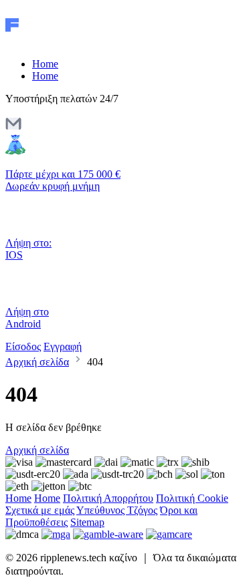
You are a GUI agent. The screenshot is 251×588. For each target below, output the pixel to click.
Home (45, 63)
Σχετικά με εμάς (39, 510)
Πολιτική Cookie (192, 498)
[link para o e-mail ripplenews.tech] (13, 128)
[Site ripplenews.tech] (61, 41)
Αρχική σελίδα (37, 362)
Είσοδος (23, 346)
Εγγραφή (63, 346)
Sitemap (87, 522)
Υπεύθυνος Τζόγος (116, 510)
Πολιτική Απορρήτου (108, 498)
